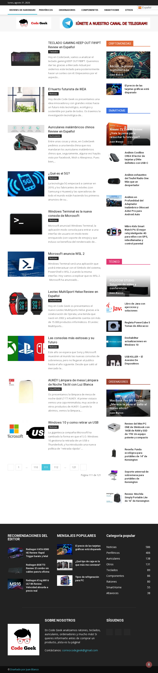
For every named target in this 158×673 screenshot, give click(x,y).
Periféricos (46, 9)
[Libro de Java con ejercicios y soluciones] (114, 307)
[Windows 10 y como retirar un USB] (26, 432)
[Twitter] (141, 2)
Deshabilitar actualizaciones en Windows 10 (135, 341)
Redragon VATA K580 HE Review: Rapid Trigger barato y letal (37, 553)
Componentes (89, 9)
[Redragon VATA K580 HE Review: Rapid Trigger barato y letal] (15, 553)
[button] (145, 10)
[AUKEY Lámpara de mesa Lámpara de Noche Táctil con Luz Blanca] (26, 390)
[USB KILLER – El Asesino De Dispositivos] (114, 360)
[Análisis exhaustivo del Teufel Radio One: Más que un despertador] (114, 178)
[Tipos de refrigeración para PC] (64, 580)
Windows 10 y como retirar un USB (73, 422)
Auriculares (55, 136)
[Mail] (135, 2)
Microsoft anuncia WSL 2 (66, 254)
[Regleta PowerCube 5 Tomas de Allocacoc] (114, 326)
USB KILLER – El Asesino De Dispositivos (134, 360)
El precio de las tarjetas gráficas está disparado (137, 89)
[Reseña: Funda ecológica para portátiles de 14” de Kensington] (114, 453)
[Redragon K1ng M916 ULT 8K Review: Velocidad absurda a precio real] (15, 584)
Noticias (53, 93)
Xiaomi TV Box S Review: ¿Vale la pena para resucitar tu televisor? (126, 133)
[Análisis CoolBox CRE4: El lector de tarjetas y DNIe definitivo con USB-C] (114, 156)
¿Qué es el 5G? (59, 173)
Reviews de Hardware (22, 9)
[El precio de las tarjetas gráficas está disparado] (114, 89)
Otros (129, 9)
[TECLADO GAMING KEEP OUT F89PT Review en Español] (26, 53)
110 (36, 467)
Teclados (53, 51)
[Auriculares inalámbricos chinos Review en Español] (26, 137)
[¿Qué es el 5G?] (26, 183)
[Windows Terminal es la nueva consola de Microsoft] (26, 221)
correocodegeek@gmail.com (80, 650)
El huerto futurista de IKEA (67, 89)
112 (56, 467)
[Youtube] (147, 2)
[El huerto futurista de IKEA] (26, 99)
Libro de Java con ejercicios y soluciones (135, 307)
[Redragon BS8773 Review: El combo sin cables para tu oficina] (15, 568)
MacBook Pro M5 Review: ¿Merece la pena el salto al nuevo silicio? (128, 404)
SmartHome (111, 9)
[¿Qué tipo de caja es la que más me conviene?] (64, 565)
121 (74, 467)
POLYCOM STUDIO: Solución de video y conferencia (123, 284)
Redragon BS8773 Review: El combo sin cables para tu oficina (37, 568)
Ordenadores (67, 9)
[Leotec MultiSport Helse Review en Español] (26, 302)
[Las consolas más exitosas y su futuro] (26, 348)
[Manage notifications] (149, 664)
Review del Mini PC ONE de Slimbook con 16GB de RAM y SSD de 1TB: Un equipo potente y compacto (137, 430)
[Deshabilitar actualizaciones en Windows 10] (114, 341)
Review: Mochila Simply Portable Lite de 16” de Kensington (137, 497)
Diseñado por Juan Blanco (24, 669)
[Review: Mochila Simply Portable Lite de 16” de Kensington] (114, 497)
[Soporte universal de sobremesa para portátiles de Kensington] (114, 475)
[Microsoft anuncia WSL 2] (26, 264)
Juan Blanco (116, 74)
